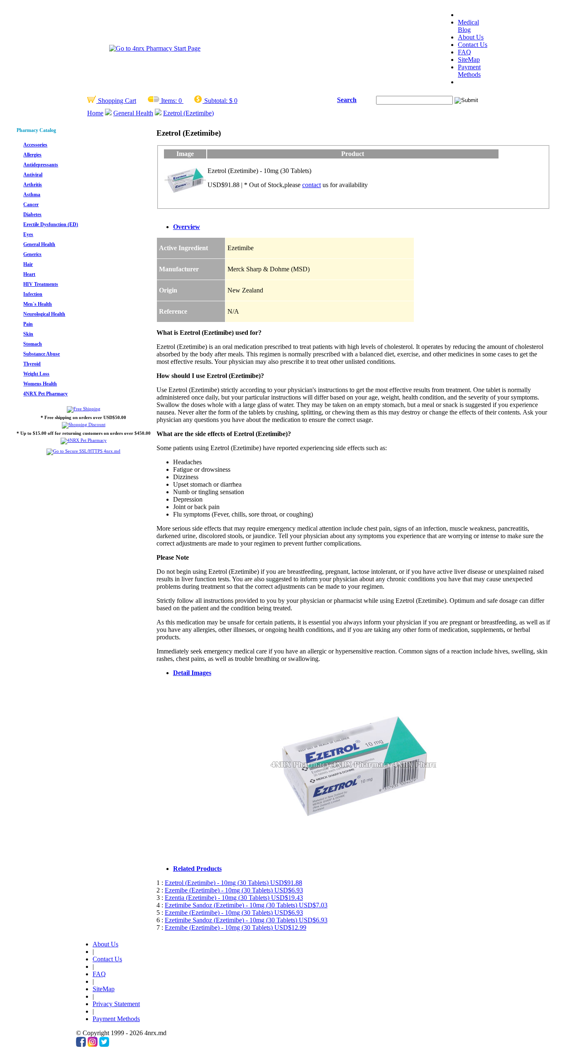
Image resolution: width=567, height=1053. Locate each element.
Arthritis (32, 185)
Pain (28, 324)
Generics (32, 254)
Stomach (32, 344)
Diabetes (32, 214)
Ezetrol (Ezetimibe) (188, 113)
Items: (168, 100)
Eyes (28, 234)
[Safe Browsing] (83, 450)
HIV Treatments (40, 284)
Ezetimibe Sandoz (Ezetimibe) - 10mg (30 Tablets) (246, 905)
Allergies (32, 155)
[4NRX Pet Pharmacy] (84, 440)
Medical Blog (468, 26)
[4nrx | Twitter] (104, 1044)
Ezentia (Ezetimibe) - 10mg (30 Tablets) (234, 897)
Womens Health (40, 384)
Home (95, 113)
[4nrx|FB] (81, 1044)
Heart (29, 274)
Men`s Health (37, 304)
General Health (133, 113)
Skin (28, 334)
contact (311, 184)
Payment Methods (469, 70)
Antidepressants (40, 165)
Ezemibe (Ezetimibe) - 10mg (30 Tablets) (234, 890)
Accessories (35, 145)
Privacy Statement (116, 1003)
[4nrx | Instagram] (93, 1044)
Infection (32, 294)
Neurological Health (44, 314)
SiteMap (469, 59)
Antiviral (32, 175)
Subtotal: (216, 100)
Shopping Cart (116, 100)
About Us (471, 37)
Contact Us (472, 44)
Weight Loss (36, 374)
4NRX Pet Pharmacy (45, 394)
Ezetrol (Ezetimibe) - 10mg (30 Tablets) (233, 882)
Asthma (31, 194)
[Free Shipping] (83, 408)
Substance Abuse (41, 354)
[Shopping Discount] (83, 424)
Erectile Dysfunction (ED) (50, 224)
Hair (28, 264)
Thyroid (32, 364)
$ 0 (233, 100)
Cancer (31, 204)
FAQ (464, 52)
